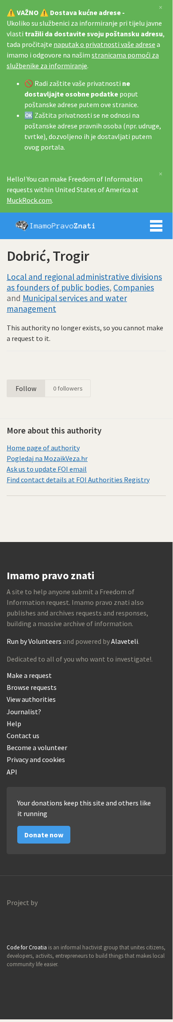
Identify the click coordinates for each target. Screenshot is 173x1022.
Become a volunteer (37, 747)
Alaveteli (124, 641)
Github (14, 981)
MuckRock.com (29, 200)
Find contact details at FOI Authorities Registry (78, 479)
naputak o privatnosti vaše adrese (104, 44)
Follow (25, 388)
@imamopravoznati (33, 981)
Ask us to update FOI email (47, 469)
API (12, 772)
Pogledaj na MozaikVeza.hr (47, 458)
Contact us (23, 736)
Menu (156, 225)
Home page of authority (43, 447)
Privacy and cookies (36, 759)
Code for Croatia (24, 923)
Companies (133, 287)
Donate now (43, 834)
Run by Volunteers (34, 641)
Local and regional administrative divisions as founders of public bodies (84, 282)
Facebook (52, 981)
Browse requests (32, 687)
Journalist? (24, 712)
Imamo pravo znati (55, 226)
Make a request (29, 675)
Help (14, 724)
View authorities (31, 699)
